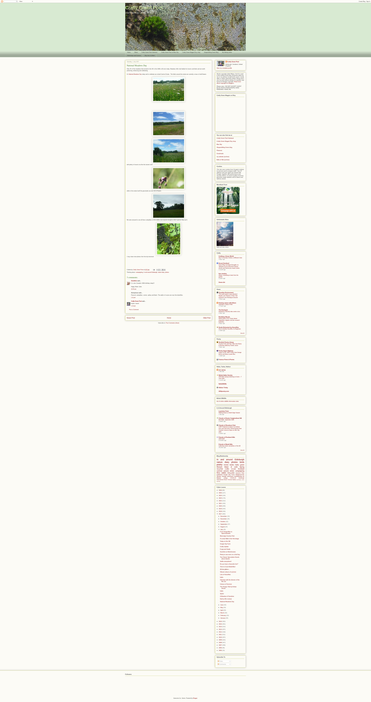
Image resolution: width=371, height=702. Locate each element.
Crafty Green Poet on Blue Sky (170, 52)
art (243, 476)
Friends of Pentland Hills (227, 437)
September (224, 524)
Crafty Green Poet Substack (149, 52)
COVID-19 (233, 478)
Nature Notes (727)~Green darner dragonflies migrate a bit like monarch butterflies (229, 320)
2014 (220, 626)
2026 (220, 490)
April (221, 610)
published (220, 474)
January (223, 618)
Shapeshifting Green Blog (211, 52)
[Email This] (157, 270)
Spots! (222, 593)
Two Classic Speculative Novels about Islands (229, 558)
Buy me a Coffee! (150, 55)
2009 (220, 640)
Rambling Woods (224, 317)
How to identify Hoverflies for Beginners (230, 329)
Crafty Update (224, 546)
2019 (220, 508)
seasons (238, 473)
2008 (220, 642)
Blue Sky (219, 144)
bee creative (223, 273)
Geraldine (134, 280)
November (223, 519)
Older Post (206, 318)
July (221, 529)
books (232, 465)
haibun (234, 479)
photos (167, 272)
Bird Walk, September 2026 (226, 420)
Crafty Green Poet (144, 7)
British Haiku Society (225, 375)
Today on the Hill (225, 541)
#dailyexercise (240, 474)
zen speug (222, 370)
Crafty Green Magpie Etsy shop (191, 52)
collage (226, 478)
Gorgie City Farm (229, 474)
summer (220, 471)
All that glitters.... (225, 569)
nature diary (161, 272)
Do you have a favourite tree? (229, 564)
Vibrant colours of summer (228, 572)
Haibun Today (223, 387)
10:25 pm (133, 289)
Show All (242, 333)
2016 (220, 621)
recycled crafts (223, 469)
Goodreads (220, 153)
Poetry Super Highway (226, 351)
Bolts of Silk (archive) (223, 159)
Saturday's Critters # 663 (225, 304)
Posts (221, 661)
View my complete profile (224, 68)
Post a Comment (134, 309)
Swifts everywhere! (225, 561)
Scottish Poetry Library (226, 342)
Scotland (241, 469)
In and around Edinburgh (150, 272)
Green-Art (222, 282)
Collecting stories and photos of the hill (229, 446)
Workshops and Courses (134, 55)
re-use (233, 469)
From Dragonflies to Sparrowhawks (226, 532)
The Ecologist (223, 310)
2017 (220, 514)
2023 (220, 498)
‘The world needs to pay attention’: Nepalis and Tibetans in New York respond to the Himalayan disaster (228, 295)
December (223, 516)
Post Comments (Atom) (172, 323)
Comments (222, 664)
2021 (220, 503)
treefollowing (238, 476)
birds (242, 462)
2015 (220, 624)
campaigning (139, 272)
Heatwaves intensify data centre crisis (229, 311)
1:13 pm (133, 306)
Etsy (243, 473)
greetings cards (240, 479)
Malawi (219, 478)
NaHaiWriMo (223, 384)
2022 (220, 501)
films (218, 473)
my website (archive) (223, 156)
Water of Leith (231, 467)
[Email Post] (153, 269)
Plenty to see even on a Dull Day (230, 554)
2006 (220, 648)
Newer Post (131, 318)
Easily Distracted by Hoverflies (229, 327)
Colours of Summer (226, 584)
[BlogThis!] (159, 270)
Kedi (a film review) (226, 599)
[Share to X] (161, 270)
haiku (237, 465)
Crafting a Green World (226, 256)
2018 (220, 511)
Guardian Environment (226, 292)
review (226, 465)
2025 (220, 493)
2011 (220, 634)
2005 (220, 650)
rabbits (223, 473)
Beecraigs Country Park (227, 536)
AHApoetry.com (224, 391)
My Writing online (227, 52)
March (222, 613)
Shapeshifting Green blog (224, 147)
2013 (220, 629)
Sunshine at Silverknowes (228, 552)
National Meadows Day (135, 74)
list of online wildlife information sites (228, 401)
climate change (221, 476)
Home (129, 52)
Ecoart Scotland (224, 263)
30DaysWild (230, 473)
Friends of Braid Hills (226, 444)
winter (232, 471)
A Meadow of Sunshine (227, 596)
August (222, 527)
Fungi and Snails (225, 549)
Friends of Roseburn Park (227, 425)
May (221, 607)
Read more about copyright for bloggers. (229, 82)
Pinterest (219, 150)
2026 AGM (222, 439)
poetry (219, 464)
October (223, 521)
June (222, 605)
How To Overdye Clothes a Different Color (230, 257)
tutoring (218, 481)
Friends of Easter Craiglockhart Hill (230, 418)
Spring (242, 467)
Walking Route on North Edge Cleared (229, 412)
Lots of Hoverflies (225, 574)
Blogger (195, 698)
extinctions (230, 476)
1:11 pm (133, 297)
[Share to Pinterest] (165, 270)
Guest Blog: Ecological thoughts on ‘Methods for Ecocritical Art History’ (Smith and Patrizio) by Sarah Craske (229, 266)
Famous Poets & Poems (226, 359)
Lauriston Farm (224, 411)
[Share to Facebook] (163, 270)
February (223, 615)
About (136, 52)
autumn (226, 471)
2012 (220, 632)
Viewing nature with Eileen (227, 303)
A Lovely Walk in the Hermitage (229, 538)
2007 (220, 645)
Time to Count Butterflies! (227, 566)
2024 (220, 495)
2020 (220, 506)
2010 (220, 637)
